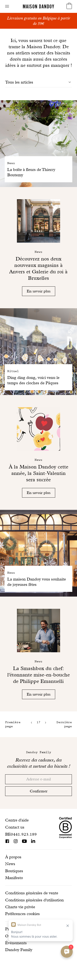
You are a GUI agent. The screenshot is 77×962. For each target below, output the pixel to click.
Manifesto (14, 877)
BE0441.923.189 (21, 834)
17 (38, 722)
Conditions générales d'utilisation (34, 900)
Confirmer (38, 791)
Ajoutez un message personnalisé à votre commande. (38, 21)
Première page (13, 724)
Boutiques (14, 870)
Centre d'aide (17, 820)
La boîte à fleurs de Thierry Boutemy (31, 172)
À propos (13, 856)
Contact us (14, 827)
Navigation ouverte (7, 6)
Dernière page (64, 724)
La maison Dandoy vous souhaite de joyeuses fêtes (36, 582)
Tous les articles (19, 82)
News (10, 863)
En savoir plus (38, 291)
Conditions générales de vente (31, 892)
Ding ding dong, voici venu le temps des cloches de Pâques (33, 380)
